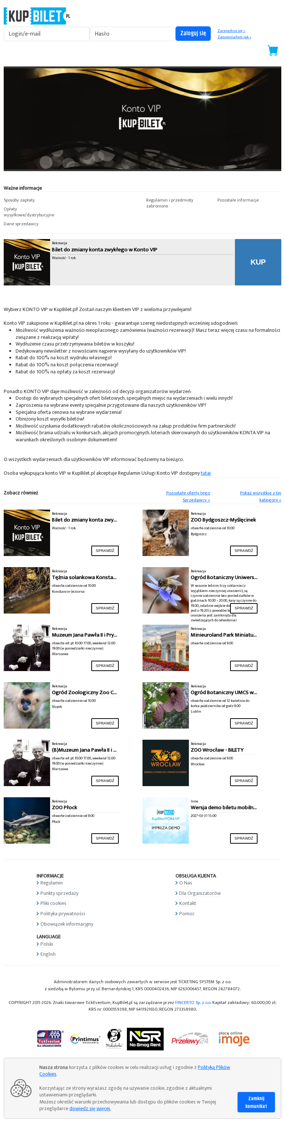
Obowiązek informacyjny (66, 924)
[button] (36, 200)
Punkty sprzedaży (59, 893)
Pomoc (186, 913)
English (48, 954)
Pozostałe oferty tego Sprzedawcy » (188, 496)
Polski (46, 944)
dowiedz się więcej (89, 1108)
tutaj (206, 473)
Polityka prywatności (62, 913)
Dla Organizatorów (200, 893)
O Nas (185, 883)
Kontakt (187, 903)
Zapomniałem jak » (234, 37)
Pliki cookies (53, 903)
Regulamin (51, 883)
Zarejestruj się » (231, 30)
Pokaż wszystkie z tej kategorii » (260, 496)
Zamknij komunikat (256, 1103)
